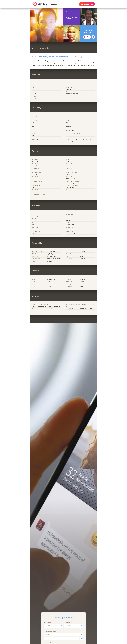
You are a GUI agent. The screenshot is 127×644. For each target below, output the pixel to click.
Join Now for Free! (87, 4)
